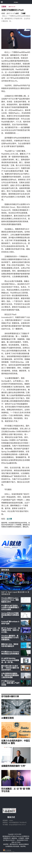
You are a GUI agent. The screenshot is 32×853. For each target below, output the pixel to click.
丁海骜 (22, 13)
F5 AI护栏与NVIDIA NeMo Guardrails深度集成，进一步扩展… (10, 660)
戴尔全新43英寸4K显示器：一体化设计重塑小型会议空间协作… (10, 668)
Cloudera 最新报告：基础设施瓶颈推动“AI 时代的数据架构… (10, 638)
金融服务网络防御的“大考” (13, 765)
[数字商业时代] (16, 2)
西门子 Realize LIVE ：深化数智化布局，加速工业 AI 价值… (10, 630)
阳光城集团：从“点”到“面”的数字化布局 (15, 790)
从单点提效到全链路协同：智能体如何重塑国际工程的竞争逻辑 (10, 675)
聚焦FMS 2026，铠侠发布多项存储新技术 (9, 645)
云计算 (9, 518)
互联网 (3, 6)
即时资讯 (5, 570)
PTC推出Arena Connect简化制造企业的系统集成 (10, 653)
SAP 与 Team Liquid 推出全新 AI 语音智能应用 (15, 593)
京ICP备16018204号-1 (9, 840)
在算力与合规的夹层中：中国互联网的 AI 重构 (15, 742)
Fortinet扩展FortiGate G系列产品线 (10, 622)
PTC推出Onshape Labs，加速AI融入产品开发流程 (10, 683)
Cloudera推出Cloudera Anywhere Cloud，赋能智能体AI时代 (10, 600)
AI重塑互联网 (7, 717)
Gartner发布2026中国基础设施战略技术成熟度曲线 (10, 615)
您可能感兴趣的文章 (10, 696)
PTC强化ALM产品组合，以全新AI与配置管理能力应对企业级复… (10, 607)
